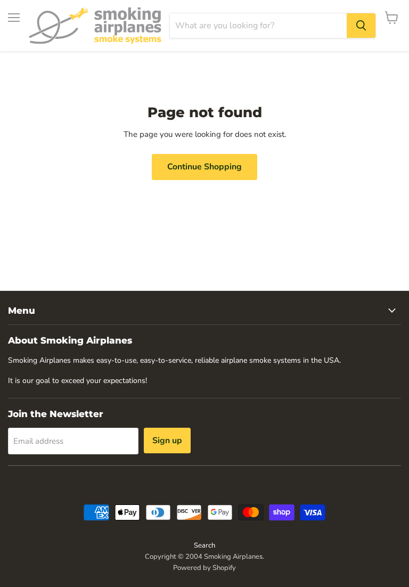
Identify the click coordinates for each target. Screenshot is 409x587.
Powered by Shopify (204, 568)
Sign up (167, 440)
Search (204, 545)
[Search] (361, 25)
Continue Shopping (204, 167)
